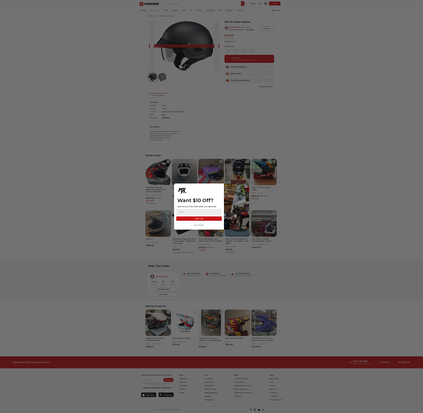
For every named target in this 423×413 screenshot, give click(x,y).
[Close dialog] (246, 186)
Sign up (199, 219)
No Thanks (199, 225)
